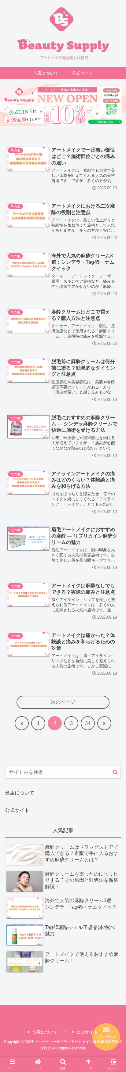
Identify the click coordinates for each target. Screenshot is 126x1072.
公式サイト (17, 810)
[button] (115, 772)
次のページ (63, 702)
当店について (19, 792)
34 (88, 723)
